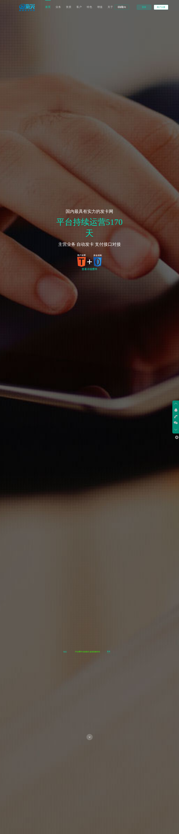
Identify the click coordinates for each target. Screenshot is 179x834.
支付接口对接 (108, 244)
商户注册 (161, 7)
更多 (108, 651)
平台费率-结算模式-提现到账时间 (87, 652)
